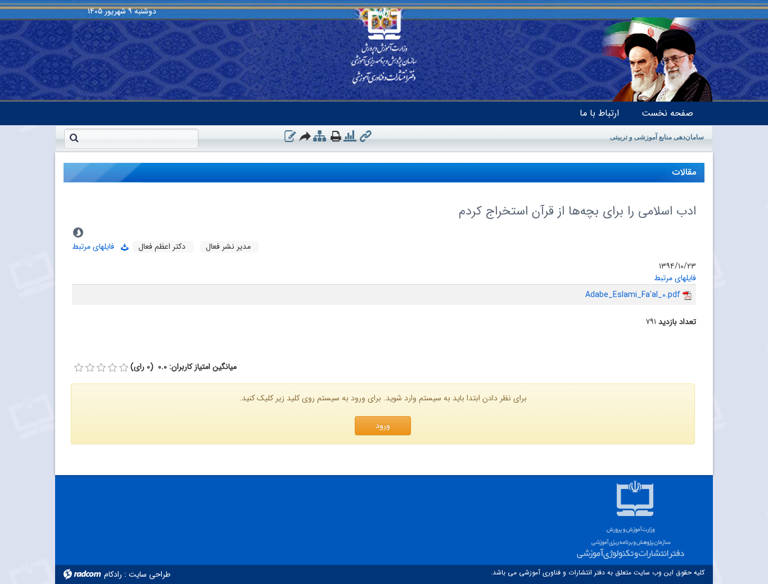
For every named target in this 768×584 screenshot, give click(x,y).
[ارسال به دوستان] (305, 136)
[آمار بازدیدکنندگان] (350, 136)
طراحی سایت (149, 574)
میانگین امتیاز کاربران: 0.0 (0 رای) (183, 367)
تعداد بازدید (677, 322)
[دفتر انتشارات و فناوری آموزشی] (384, 42)
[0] (79, 368)
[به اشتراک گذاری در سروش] (78, 232)
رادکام (113, 574)
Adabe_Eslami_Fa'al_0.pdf (632, 295)
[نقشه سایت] (319, 136)
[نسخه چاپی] (335, 136)
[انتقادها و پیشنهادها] (290, 136)
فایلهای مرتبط (96, 246)
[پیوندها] (366, 136)
